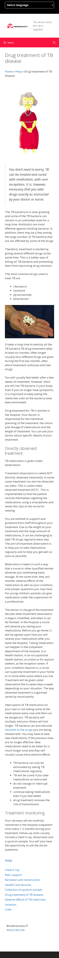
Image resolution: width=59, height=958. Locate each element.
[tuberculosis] (18, 25)
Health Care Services (18, 885)
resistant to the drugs (19, 730)
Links (8, 909)
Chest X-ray (12, 870)
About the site (16, 930)
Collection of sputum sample (23, 889)
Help (18, 71)
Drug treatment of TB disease (24, 895)
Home (9, 71)
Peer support (13, 875)
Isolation (10, 904)
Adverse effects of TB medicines (25, 899)
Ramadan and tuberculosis (22, 880)
